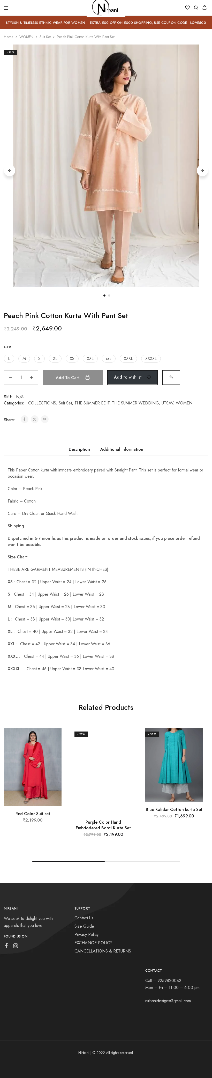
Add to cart (68, 378)
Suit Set (45, 36)
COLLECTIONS (42, 403)
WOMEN (26, 36)
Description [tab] (79, 449)
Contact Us (83, 918)
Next (202, 170)
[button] (9, 359)
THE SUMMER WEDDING (135, 403)
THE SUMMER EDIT (91, 403)
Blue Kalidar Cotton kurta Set (174, 810)
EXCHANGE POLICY (93, 943)
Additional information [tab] (121, 449)
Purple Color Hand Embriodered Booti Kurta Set (103, 825)
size (7, 346)
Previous (9, 170)
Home (8, 36)
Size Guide (84, 926)
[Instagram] (15, 947)
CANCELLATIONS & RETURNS (102, 951)
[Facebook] (6, 946)
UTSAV (167, 403)
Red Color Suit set (33, 814)
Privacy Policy (86, 934)
